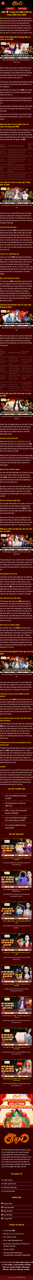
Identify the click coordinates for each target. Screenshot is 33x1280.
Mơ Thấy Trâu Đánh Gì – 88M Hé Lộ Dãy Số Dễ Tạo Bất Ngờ (16, 984)
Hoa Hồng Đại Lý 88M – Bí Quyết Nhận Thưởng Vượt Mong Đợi (16, 858)
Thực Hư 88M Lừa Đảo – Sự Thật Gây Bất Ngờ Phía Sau (16, 921)
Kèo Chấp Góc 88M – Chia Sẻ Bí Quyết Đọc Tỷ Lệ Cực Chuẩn (16, 1047)
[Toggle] (3, 796)
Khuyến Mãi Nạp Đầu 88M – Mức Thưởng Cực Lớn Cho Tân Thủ (16, 1079)
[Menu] (3, 3)
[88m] (17, 3)
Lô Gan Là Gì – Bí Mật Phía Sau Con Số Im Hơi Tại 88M (16, 953)
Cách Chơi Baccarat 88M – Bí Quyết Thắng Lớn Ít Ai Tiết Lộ (16, 1016)
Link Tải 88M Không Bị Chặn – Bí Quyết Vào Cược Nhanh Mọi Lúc (16, 890)
